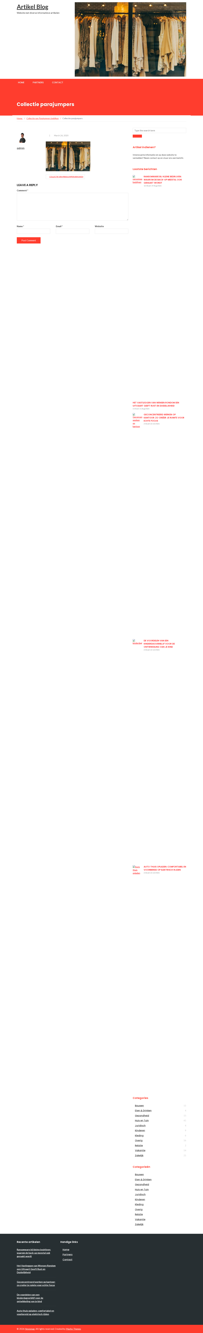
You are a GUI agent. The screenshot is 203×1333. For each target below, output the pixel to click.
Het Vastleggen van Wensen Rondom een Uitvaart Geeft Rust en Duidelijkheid (156, 404)
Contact (57, 82)
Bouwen (139, 1105)
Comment (22, 190)
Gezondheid (142, 1115)
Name (20, 226)
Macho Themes (73, 1328)
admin (21, 148)
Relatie (139, 1145)
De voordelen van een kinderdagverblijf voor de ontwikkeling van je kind (159, 643)
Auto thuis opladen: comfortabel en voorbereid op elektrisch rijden (165, 868)
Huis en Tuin (142, 1120)
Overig (139, 1140)
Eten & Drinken (143, 1110)
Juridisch (140, 1125)
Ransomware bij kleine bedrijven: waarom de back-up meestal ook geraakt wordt (163, 179)
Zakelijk (139, 1155)
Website (99, 226)
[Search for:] (159, 130)
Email (59, 226)
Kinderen (140, 1130)
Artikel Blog (32, 6)
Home (21, 82)
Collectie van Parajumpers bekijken (66, 177)
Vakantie (140, 1150)
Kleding (139, 1135)
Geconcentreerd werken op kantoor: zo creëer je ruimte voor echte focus (164, 417)
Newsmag (30, 1328)
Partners (38, 82)
